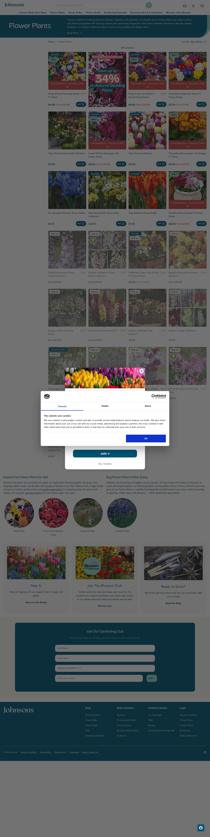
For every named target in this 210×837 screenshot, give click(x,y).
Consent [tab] (62, 406)
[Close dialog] (141, 371)
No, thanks (105, 464)
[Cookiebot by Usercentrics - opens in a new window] (153, 396)
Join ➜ (105, 454)
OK (146, 438)
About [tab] (148, 406)
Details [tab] (105, 406)
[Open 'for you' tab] (200, 827)
